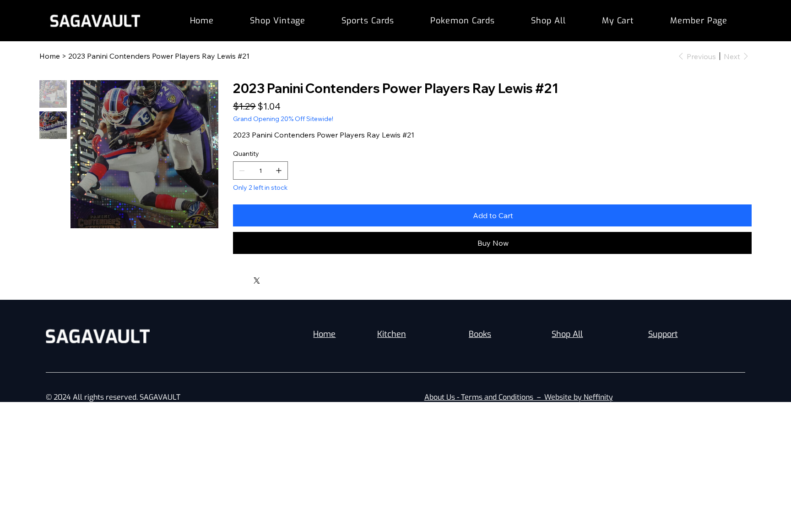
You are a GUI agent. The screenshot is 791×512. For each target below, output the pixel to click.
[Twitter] (256, 280)
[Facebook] (241, 278)
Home (324, 334)
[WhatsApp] (235, 278)
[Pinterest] (248, 278)
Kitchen (391, 334)
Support (663, 334)
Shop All (567, 334)
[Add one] (279, 170)
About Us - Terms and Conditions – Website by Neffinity (518, 397)
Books (480, 334)
